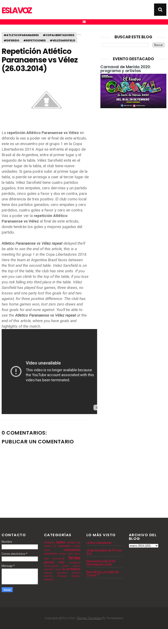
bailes (60, 542)
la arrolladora (71, 569)
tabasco (76, 572)
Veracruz (49, 542)
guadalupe (74, 562)
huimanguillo (51, 566)
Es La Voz (16, 10)
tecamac (48, 576)
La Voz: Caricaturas (98, 542)
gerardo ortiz (54, 562)
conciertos (72, 550)
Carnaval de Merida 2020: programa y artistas (125, 69)
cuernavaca (51, 553)
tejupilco (76, 576)
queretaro (62, 572)
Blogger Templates (89, 618)
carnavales (64, 545)
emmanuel (58, 558)
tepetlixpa (49, 579)
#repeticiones (34, 40)
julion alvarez (71, 566)
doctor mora (66, 553)
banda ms (73, 542)
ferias (74, 557)
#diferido (11, 40)
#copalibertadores (58, 35)
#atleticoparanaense (21, 35)
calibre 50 (50, 546)
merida (48, 572)
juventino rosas (52, 569)
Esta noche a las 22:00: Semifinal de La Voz (101, 563)
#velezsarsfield (62, 40)
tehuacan (62, 576)
